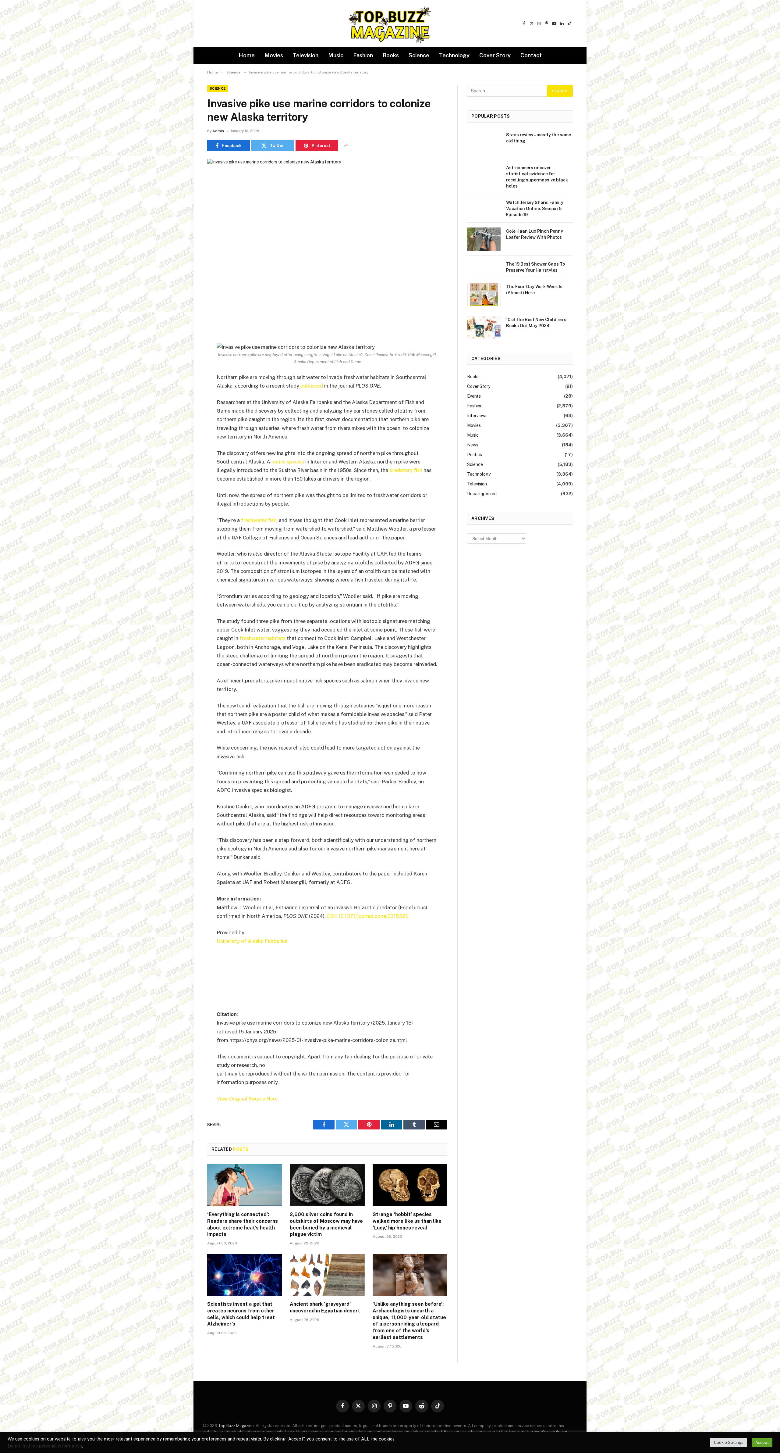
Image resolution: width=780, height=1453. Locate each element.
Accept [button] (762, 1442)
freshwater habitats (262, 638)
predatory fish (405, 470)
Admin (218, 131)
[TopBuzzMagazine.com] (390, 24)
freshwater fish (258, 520)
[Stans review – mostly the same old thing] (484, 142)
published (311, 386)
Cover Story (495, 55)
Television (305, 55)
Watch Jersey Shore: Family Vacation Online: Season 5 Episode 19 (534, 208)
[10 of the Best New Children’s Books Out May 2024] (484, 327)
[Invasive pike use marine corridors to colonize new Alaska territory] (327, 237)
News (472, 444)
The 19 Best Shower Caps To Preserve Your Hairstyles (535, 267)
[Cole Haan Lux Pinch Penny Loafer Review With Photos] (484, 239)
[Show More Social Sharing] (346, 145)
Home (247, 55)
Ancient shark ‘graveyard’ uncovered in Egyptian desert (325, 1307)
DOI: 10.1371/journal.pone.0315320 (367, 916)
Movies (273, 55)
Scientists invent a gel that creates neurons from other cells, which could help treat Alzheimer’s (241, 1314)
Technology (454, 55)
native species (287, 462)
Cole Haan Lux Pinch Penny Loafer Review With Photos (534, 234)
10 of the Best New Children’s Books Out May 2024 (536, 322)
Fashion (363, 55)
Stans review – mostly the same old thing (538, 137)
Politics (474, 454)
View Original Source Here (247, 1099)
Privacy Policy (554, 1431)
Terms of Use (520, 1431)
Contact (531, 55)
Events (474, 396)
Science (419, 55)
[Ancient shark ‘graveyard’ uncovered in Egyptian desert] (327, 1275)
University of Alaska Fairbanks (252, 941)
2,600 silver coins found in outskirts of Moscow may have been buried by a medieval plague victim (326, 1224)
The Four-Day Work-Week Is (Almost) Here (534, 289)
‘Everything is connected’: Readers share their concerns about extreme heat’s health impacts (242, 1224)
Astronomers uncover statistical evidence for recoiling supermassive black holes (537, 176)
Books (391, 55)
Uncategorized (482, 493)
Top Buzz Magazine (236, 1425)
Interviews (477, 415)
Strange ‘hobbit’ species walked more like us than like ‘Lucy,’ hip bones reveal (407, 1221)
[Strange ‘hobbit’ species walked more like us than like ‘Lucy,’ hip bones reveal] (410, 1185)
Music (335, 55)
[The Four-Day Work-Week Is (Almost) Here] (484, 294)
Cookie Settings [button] (728, 1442)
